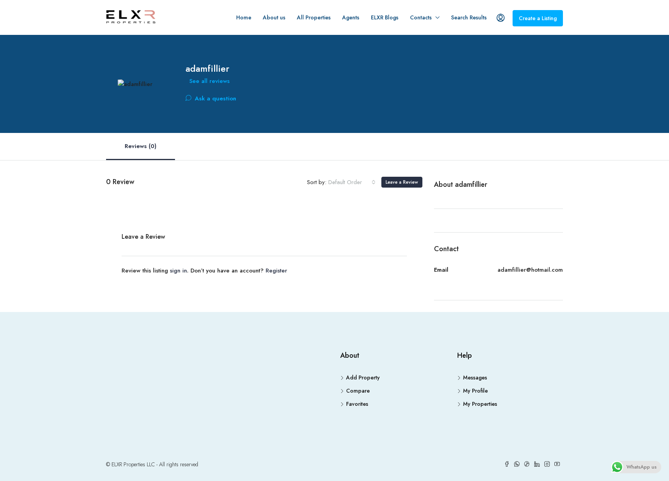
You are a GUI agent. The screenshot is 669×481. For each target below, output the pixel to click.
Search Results (469, 17)
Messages (475, 377)
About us (274, 17)
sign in (178, 270)
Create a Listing (538, 18)
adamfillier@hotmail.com (530, 269)
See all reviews (209, 81)
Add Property (363, 377)
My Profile (475, 391)
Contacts (421, 17)
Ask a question (214, 98)
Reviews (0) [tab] (140, 146)
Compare (358, 391)
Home (243, 17)
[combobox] (352, 182)
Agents (350, 17)
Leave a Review (402, 182)
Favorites (357, 404)
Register (276, 270)
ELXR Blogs (384, 17)
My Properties (480, 404)
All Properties (314, 17)
